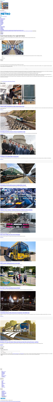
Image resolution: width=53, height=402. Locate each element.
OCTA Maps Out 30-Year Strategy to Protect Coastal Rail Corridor (12, 131)
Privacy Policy (3, 395)
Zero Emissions (2, 29)
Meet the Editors (3, 391)
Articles (7, 0)
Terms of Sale (8, 401)
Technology (1, 27)
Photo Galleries (8, 30)
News (5, 0)
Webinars (14, 30)
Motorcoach (1, 21)
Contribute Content (4, 393)
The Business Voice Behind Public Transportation (9, 156)
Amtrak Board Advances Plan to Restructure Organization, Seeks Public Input (14, 312)
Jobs (12, 30)
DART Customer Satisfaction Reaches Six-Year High (10, 263)
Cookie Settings (3, 396)
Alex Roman (3, 183)
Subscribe (2, 33)
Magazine (1, 30)
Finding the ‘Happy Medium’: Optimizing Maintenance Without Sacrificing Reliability (16, 209)
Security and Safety (2, 26)
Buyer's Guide (21, 30)
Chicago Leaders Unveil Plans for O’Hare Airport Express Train (12, 106)
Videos (6, 30)
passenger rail (6, 81)
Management (1, 20)
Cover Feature (3, 0)
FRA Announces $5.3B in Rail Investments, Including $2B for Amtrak (13, 185)
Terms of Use (5, 401)
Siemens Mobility (12, 81)
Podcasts (11, 30)
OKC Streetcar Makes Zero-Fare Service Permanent (10, 234)
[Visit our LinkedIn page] (1, 348)
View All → (1, 345)
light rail (9, 81)
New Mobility (1, 22)
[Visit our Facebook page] (0, 348)
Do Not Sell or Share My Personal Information (15, 401)
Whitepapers (17, 30)
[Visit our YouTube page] (2, 348)
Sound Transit (3, 81)
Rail (0, 25)
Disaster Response (2, 18)
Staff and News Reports (5, 130)
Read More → (2, 109)
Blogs (4, 30)
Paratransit (1, 24)
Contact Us (3, 394)
